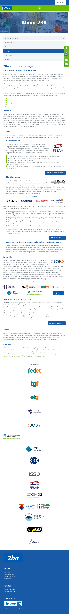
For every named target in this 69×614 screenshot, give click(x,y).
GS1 (49, 354)
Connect (9, 107)
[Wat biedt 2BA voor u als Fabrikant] (66, 59)
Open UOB (57, 354)
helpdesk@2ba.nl (9, 592)
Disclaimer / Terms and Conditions (15, 609)
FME (52, 354)
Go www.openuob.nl (56, 323)
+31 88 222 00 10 (9, 589)
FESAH (5, 356)
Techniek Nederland (30, 352)
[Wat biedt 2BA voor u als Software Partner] (66, 64)
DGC (43, 356)
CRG (42, 352)
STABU (46, 352)
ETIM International (41, 354)
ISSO (38, 352)
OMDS (10, 356)
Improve (9, 99)
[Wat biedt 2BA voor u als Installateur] (66, 48)
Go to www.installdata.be (54, 173)
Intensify (9, 103)
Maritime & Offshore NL (20, 356)
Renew (8, 105)
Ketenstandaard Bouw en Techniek (23, 354)
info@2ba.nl (7, 579)
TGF (34, 356)
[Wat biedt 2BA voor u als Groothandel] (66, 54)
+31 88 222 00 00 (9, 576)
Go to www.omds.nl (56, 238)
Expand (8, 101)
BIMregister (7, 354)
